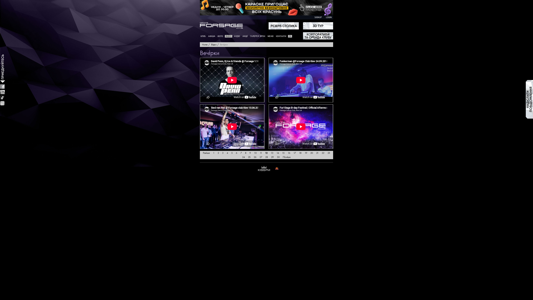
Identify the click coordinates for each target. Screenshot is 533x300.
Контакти (281, 36)
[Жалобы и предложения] (529, 99)
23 (329, 152)
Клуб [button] (203, 36)
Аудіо (237, 36)
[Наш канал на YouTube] (2, 92)
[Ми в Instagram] (2, 103)
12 (266, 152)
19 (306, 152)
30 (278, 157)
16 (289, 152)
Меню (270, 36)
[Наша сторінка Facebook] (2, 86)
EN (290, 36)
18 (300, 152)
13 (272, 152)
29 (272, 157)
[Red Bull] (276, 168)
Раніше (206, 152)
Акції (245, 36)
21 (317, 152)
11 (261, 152)
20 (311, 152)
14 (277, 152)
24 (243, 157)
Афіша (211, 36)
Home (205, 44)
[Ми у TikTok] (2, 97)
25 (249, 157)
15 (283, 152)
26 (255, 157)
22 (323, 152)
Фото (220, 36)
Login (329, 17)
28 (266, 157)
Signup (318, 17)
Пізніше (287, 157)
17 (294, 152)
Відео (229, 36)
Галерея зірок (257, 36)
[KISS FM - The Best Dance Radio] (264, 168)
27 (261, 157)
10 (255, 152)
